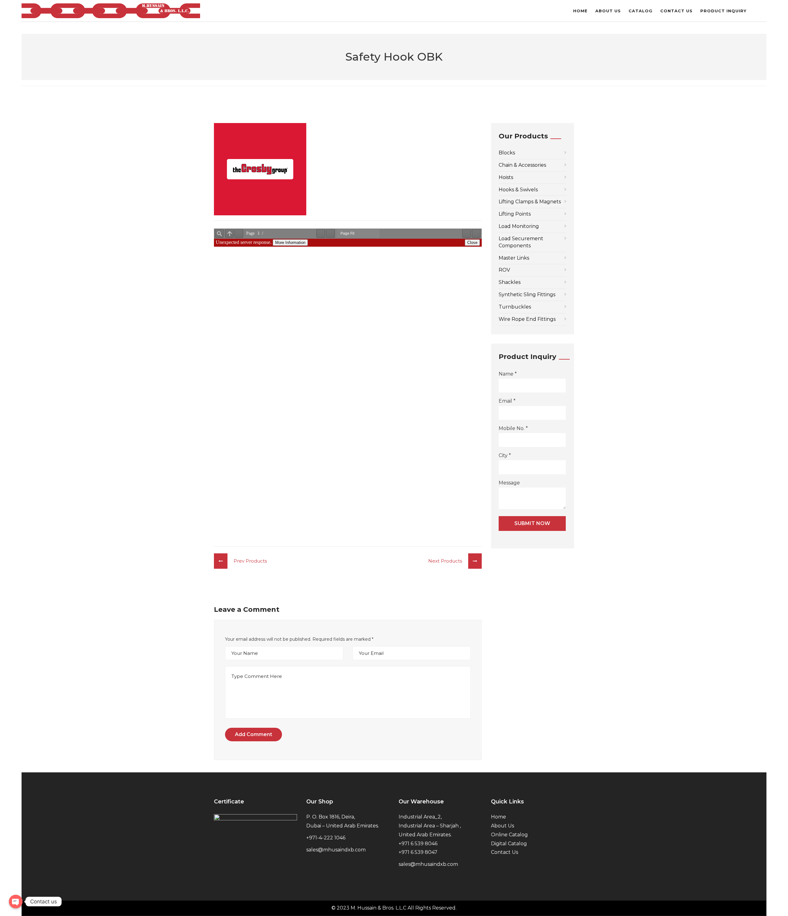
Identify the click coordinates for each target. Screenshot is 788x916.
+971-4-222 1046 (325, 838)
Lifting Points (515, 214)
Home (580, 10)
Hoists (506, 177)
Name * (508, 374)
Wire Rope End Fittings (527, 319)
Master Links (514, 258)
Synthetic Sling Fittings (527, 294)
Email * (507, 401)
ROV (504, 270)
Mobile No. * (513, 428)
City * (505, 455)
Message (509, 483)
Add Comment (253, 734)
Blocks (507, 153)
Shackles (510, 282)
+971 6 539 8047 (418, 852)
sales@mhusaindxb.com (336, 850)
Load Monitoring (519, 226)
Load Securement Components (521, 242)
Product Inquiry (723, 10)
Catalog (641, 10)
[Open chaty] (15, 901)
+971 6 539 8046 (418, 843)
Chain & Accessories (522, 165)
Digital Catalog (509, 843)
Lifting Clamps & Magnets (530, 202)
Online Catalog (509, 835)
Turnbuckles (515, 307)
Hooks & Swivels (518, 190)
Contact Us (676, 10)
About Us (608, 10)
